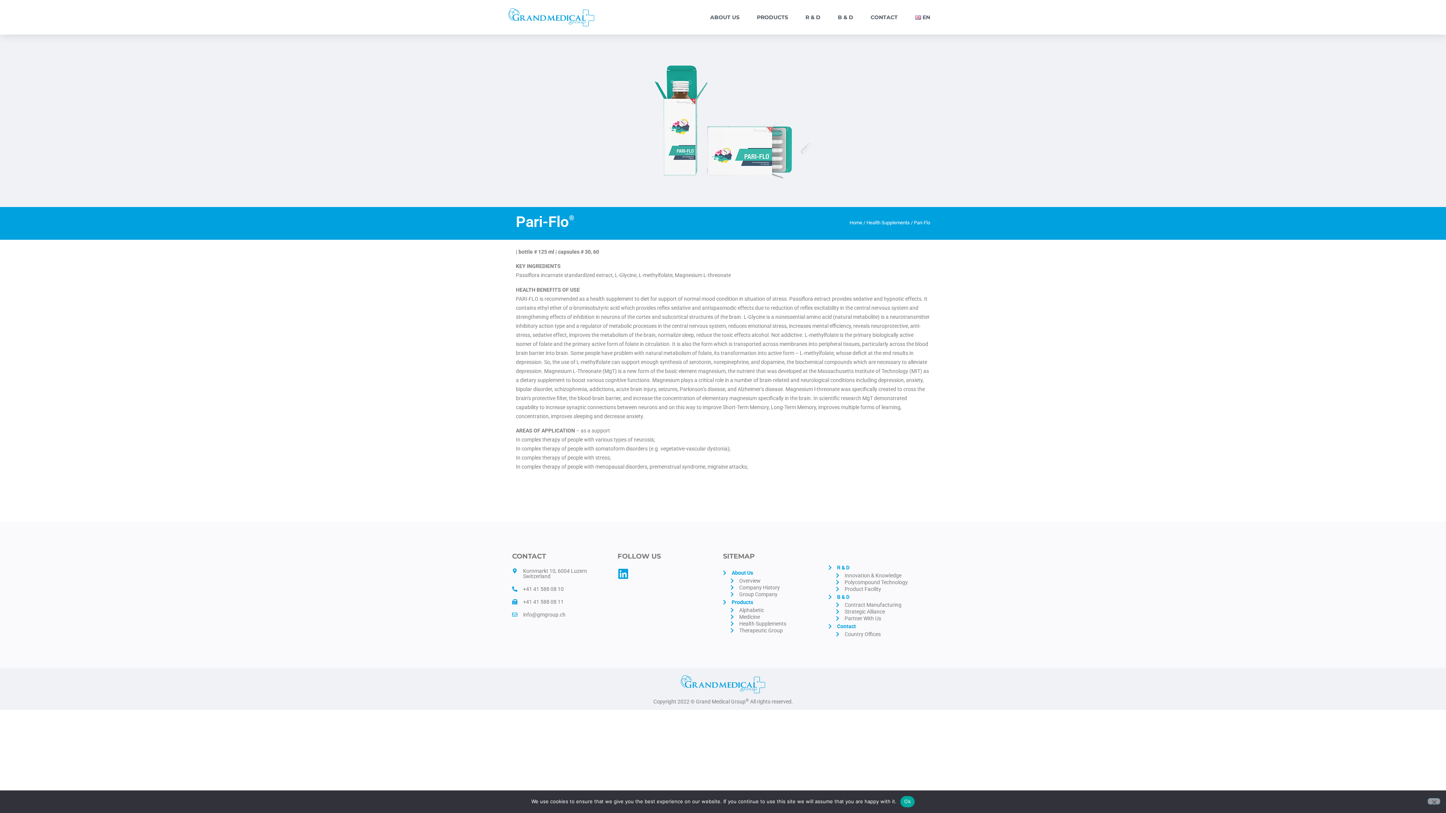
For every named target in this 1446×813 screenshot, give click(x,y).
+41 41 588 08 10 (543, 589)
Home (856, 222)
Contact (884, 17)
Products (772, 17)
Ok (907, 801)
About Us (725, 17)
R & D (813, 17)
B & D (845, 17)
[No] (1434, 801)
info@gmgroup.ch (544, 615)
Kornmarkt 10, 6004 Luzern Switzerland (555, 573)
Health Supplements (888, 222)
